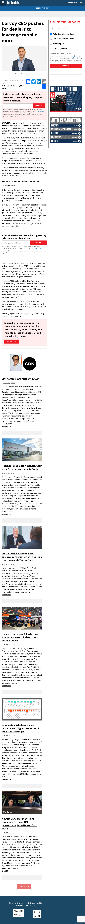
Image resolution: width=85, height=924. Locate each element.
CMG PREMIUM (72, 3)
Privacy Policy (40, 111)
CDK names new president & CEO (20, 378)
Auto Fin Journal (60, 48)
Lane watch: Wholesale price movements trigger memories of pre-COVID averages (20, 728)
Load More (24, 886)
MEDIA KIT (18, 911)
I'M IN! (38, 243)
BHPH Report (58, 43)
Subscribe (39, 106)
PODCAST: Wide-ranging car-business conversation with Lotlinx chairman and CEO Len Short (22, 557)
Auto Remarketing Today (64, 34)
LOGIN (81, 3)
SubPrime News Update (63, 39)
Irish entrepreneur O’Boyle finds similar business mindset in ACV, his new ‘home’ (20, 637)
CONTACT (18, 915)
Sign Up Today (11, 341)
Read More (6, 426)
